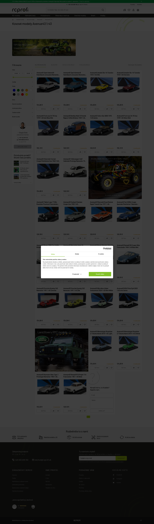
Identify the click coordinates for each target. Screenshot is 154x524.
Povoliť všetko (100, 274)
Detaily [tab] (77, 254)
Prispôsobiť (75, 274)
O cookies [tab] (101, 254)
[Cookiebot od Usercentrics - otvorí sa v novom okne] (104, 249)
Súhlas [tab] (53, 254)
